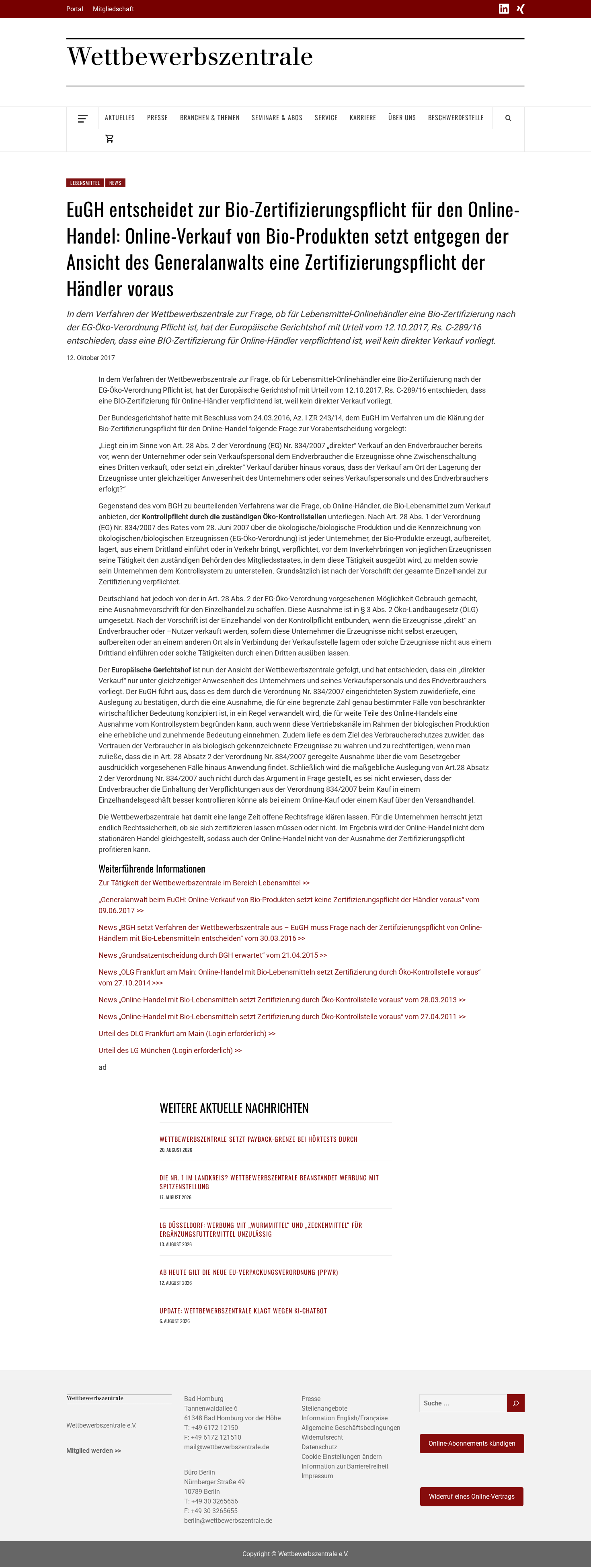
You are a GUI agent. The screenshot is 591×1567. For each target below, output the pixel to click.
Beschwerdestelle (456, 117)
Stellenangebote (324, 1408)
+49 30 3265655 (214, 1511)
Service (326, 117)
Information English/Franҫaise (345, 1418)
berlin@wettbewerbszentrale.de (228, 1520)
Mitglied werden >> (93, 1450)
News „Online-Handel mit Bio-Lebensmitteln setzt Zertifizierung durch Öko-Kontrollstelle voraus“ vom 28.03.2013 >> (282, 1000)
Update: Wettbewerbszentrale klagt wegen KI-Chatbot (243, 1310)
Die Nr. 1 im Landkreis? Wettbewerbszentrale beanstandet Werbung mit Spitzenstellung (269, 1182)
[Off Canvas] (82, 118)
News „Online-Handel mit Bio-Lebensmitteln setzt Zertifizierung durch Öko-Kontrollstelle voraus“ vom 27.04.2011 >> (282, 1016)
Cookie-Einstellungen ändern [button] (342, 1456)
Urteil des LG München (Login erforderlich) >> (170, 1050)
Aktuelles (120, 117)
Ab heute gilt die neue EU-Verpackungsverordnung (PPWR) (249, 1272)
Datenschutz (319, 1447)
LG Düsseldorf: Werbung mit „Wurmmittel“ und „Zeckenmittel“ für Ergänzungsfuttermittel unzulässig (261, 1229)
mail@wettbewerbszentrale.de (226, 1447)
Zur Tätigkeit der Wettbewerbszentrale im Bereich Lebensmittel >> (204, 883)
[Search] (508, 118)
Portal (74, 9)
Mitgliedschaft (113, 9)
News (115, 182)
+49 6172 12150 (214, 1428)
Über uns (402, 117)
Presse (157, 117)
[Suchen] (516, 1403)
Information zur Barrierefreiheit (345, 1466)
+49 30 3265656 (214, 1501)
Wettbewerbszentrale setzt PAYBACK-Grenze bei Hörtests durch (259, 1139)
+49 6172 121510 (216, 1437)
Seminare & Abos (277, 117)
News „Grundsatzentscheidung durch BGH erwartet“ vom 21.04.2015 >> (212, 955)
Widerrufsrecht (322, 1437)
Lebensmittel (85, 182)
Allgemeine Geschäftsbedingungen (351, 1428)
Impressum (317, 1476)
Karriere (363, 117)
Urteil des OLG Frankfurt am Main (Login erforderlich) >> (186, 1033)
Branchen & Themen (210, 117)
